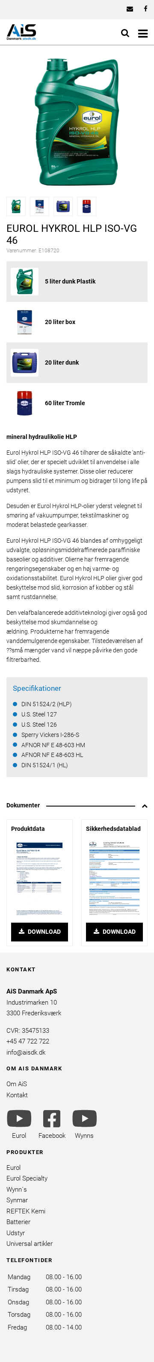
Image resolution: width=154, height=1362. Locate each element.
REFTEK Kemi (25, 1211)
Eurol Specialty (26, 1178)
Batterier (18, 1222)
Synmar (17, 1200)
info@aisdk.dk (25, 1052)
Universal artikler (29, 1244)
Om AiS (16, 1084)
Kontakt (17, 1095)
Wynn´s (16, 1189)
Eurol (13, 1168)
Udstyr (15, 1233)
